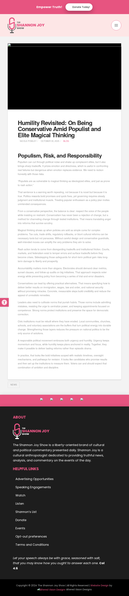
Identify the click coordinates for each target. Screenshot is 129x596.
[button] (116, 25)
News (13, 384)
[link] (51, 589)
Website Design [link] (100, 585)
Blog (66, 140)
